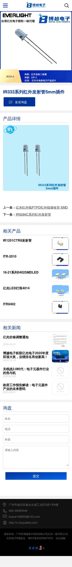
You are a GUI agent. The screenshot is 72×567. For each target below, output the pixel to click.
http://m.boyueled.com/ (23, 522)
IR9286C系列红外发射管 (33, 214)
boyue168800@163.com (24, 516)
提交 (36, 476)
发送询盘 (21, 102)
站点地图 (60, 538)
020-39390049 (18, 510)
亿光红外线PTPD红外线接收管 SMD (42, 207)
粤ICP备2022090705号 (40, 538)
